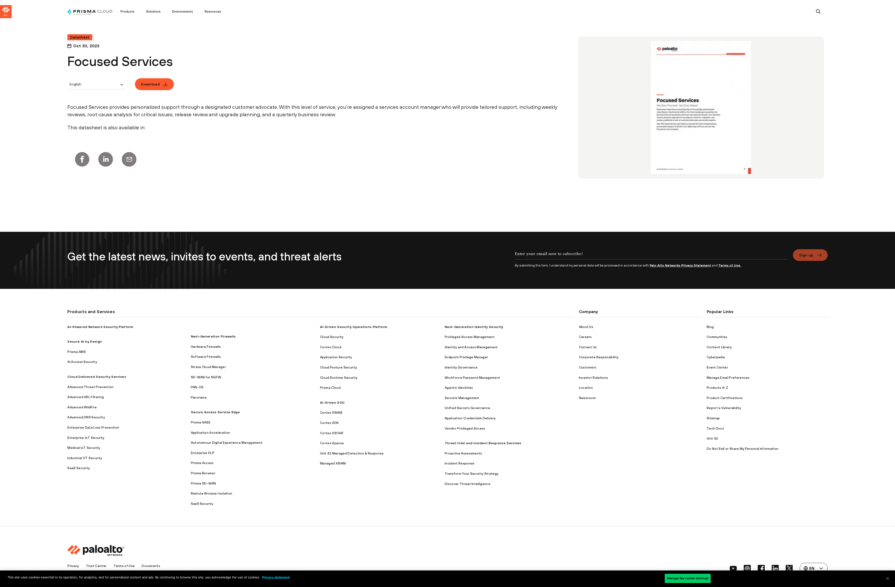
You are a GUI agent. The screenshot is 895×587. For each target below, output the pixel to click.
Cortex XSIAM (331, 412)
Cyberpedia (716, 357)
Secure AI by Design (84, 341)
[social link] (733, 568)
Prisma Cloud (330, 387)
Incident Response (459, 463)
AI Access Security (82, 362)
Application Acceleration (210, 432)
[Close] (887, 578)
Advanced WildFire (82, 407)
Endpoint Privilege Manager (466, 357)
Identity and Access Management (471, 347)
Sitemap (713, 418)
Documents (151, 566)
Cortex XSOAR (331, 433)
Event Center (717, 367)
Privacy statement (276, 577)
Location (586, 387)
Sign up (806, 255)
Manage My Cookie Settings (687, 578)
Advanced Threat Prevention (90, 387)
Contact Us (588, 347)
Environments (182, 11)
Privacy (73, 566)
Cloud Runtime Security (338, 377)
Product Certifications (725, 398)
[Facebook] (82, 159)
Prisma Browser (203, 473)
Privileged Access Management (470, 337)
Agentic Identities (459, 387)
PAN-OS (197, 387)
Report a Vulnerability (724, 408)
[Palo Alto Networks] (89, 12)
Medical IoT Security (83, 448)
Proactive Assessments (463, 453)
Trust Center (96, 566)
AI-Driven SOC (332, 402)
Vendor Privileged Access (465, 428)
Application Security (336, 357)
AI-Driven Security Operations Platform (353, 327)
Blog (710, 327)
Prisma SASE (201, 422)
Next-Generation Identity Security (474, 327)
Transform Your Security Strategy (471, 473)
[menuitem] (91, 11)
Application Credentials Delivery (470, 418)
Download (150, 84)
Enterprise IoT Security (85, 438)
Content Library (719, 347)
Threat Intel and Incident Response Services (483, 443)
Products (127, 11)
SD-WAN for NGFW (206, 377)
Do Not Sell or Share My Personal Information (742, 448)
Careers (585, 337)
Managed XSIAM (333, 463)
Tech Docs (715, 428)
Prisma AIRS (76, 352)
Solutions (153, 11)
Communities (717, 337)
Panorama (199, 397)
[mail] (129, 159)
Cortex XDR (329, 423)
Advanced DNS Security (86, 417)
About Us (586, 327)
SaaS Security (78, 468)
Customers (587, 367)
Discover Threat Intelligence (467, 484)
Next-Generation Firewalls (213, 336)
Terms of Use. (729, 265)
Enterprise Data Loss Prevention (93, 427)
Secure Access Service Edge (215, 412)
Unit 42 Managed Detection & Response (352, 453)
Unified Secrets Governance (467, 408)
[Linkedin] (105, 159)
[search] (818, 11)
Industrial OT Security (84, 458)
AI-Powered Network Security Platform (100, 327)
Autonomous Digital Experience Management (227, 442)
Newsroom (587, 398)
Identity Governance (461, 367)
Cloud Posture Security (338, 367)
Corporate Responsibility (599, 357)
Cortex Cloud (330, 347)
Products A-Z (717, 387)
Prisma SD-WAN (203, 483)
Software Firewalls (206, 356)
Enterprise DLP (202, 453)
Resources (213, 11)
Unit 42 (712, 438)
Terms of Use (124, 566)
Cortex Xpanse (332, 443)
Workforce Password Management (472, 377)
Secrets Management (462, 398)
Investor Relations (593, 377)
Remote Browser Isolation (211, 493)
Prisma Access (202, 463)
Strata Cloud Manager (208, 367)
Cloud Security (331, 337)
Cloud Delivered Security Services (96, 377)
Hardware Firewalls (206, 346)
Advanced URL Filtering (85, 397)
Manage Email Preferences (728, 377)
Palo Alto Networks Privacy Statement (680, 265)
